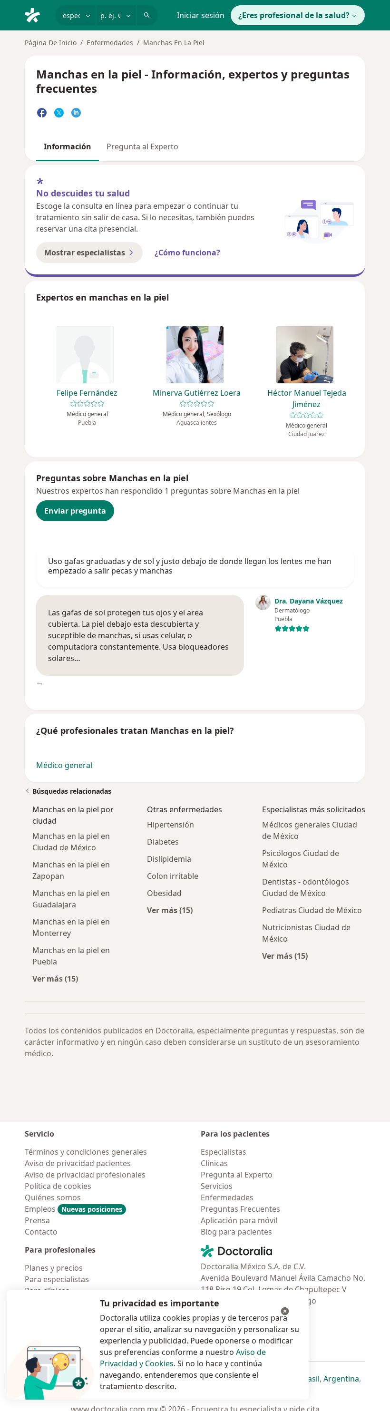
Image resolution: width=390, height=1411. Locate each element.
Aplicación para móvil (239, 1220)
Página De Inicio (51, 42)
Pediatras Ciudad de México (312, 910)
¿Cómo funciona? (187, 252)
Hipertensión (170, 824)
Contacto (41, 1231)
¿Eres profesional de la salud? (294, 15)
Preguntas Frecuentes (240, 1209)
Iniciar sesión (200, 15)
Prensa (37, 1220)
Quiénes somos (53, 1197)
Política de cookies (58, 1186)
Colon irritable (172, 876)
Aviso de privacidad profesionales (85, 1174)
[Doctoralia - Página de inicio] (36, 14)
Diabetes (163, 842)
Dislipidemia (169, 859)
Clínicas (214, 1163)
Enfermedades (110, 42)
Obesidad (164, 893)
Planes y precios (54, 1268)
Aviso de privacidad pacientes (78, 1163)
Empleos (73, 1209)
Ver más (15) (55, 978)
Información (67, 146)
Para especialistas (57, 1279)
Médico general (64, 765)
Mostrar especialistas (84, 252)
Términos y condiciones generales (86, 1152)
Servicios (217, 1186)
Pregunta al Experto (142, 146)
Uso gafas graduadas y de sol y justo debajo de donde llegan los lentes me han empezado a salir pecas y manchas (190, 566)
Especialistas (223, 1152)
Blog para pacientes (236, 1231)
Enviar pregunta (75, 511)
